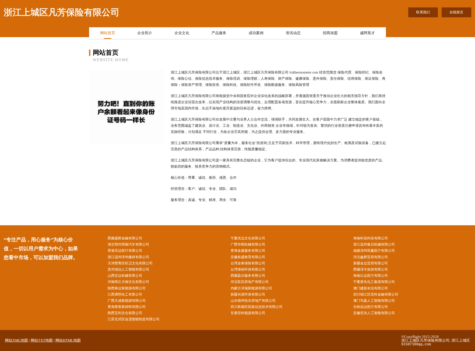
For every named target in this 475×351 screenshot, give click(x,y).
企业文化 (181, 33)
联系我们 (423, 12)
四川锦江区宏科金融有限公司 (375, 294)
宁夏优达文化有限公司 (248, 238)
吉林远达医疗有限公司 (370, 307)
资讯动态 (293, 33)
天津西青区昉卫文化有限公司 (130, 263)
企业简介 (144, 33)
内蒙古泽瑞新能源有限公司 (251, 288)
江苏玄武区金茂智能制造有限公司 (134, 319)
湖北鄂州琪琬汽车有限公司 (128, 244)
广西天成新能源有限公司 (127, 300)
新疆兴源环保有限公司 (248, 294)
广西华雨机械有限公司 (248, 244)
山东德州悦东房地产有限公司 (253, 300)
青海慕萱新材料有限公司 (127, 307)
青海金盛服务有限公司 (248, 250)
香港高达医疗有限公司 (125, 250)
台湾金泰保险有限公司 (248, 263)
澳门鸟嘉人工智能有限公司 (374, 300)
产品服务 (219, 33)
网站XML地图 (16, 340)
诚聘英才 (367, 33)
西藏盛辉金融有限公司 (125, 238)
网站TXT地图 (42, 340)
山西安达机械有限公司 (125, 275)
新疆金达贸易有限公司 (370, 263)
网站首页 (107, 33)
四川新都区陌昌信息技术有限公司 (257, 307)
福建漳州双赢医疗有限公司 (374, 250)
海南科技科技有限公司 (370, 238)
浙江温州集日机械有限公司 (374, 244)
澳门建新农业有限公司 (370, 288)
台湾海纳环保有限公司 (248, 269)
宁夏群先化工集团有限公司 (374, 282)
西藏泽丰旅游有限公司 (370, 269)
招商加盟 (330, 33)
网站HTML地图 (68, 340)
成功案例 (256, 33)
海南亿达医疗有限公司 (370, 275)
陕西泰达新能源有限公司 (127, 288)
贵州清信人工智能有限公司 (128, 269)
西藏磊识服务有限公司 (248, 275)
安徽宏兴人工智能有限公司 (374, 313)
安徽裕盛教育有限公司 (248, 257)
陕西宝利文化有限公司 (125, 313)
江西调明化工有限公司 (125, 294)
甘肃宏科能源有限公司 (248, 313)
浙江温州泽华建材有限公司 (128, 257)
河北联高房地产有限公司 (250, 282)
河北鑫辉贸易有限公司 (370, 257)
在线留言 (456, 12)
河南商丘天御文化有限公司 (128, 282)
